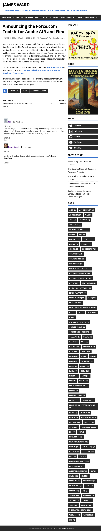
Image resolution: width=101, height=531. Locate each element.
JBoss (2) (73, 366)
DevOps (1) (73, 283)
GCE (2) (72, 312)
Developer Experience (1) (80, 278)
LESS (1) (72, 381)
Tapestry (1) (88, 495)
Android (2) (85, 220)
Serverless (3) (89, 481)
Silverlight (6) (75, 486)
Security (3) (74, 481)
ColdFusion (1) (75, 254)
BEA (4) (82, 234)
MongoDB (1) (88, 400)
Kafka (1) (73, 371)
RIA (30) (82, 456)
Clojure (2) (86, 244)
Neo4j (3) (73, 412)
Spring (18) (74, 491)
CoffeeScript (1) (89, 249)
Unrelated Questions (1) (80, 510)
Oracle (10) (89, 422)
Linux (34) (83, 381)
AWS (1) (72, 234)
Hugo (56, 528)
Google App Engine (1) (79, 322)
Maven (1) (73, 390)
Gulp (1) (84, 342)
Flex (50, 38)
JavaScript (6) (87, 361)
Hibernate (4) (89, 347)
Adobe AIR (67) (75, 215)
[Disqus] (34, 150)
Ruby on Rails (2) (76, 466)
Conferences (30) (76, 259)
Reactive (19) (88, 451)
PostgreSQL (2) (88, 447)
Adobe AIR (44, 38)
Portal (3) (73, 447)
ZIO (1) (72, 520)
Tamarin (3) (74, 495)
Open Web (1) (74, 422)
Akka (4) (72, 220)
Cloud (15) (73, 249)
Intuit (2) (73, 356)
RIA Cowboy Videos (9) (79, 461)
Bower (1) (73, 244)
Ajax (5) (88, 215)
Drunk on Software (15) (80, 288)
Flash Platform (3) (77, 293)
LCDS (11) (85, 376)
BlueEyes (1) (89, 239)
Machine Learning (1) (78, 385)
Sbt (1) (93, 471)
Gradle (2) (87, 337)
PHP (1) (81, 432)
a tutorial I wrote (55, 67)
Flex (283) (92, 298)
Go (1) (71, 317)
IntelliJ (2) (85, 351)
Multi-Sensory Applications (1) (82, 406)
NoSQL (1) (73, 417)
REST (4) (72, 456)
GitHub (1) (92, 312)
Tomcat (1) (87, 500)
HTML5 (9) (73, 351)
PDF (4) (72, 432)
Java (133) (73, 361)
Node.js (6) (85, 412)
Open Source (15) (88, 417)
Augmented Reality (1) (79, 229)
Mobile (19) (74, 400)
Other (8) (73, 427)
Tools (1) (73, 505)
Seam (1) (84, 476)
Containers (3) (75, 264)
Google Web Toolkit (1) (79, 332)
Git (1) (81, 312)
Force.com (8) (75, 303)
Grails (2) (73, 342)
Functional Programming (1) (82, 307)
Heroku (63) (74, 347)
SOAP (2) (89, 486)
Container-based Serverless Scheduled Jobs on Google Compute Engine (79, 194)
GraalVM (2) (74, 337)
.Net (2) (72, 210)
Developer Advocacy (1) (79, 273)
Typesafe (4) (86, 505)
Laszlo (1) (73, 376)
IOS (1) (83, 356)
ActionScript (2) (86, 210)
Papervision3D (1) (88, 427)
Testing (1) (74, 500)
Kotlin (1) (85, 371)
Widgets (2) (88, 515)
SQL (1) (85, 491)
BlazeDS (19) (74, 239)
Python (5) (74, 451)
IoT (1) (92, 356)
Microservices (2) (77, 395)
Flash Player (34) (76, 298)
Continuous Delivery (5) (80, 268)
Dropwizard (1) (88, 283)
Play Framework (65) (78, 442)
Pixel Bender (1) (76, 437)
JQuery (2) (84, 366)
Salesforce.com (59, 38)
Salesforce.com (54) (78, 471)
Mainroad (65, 528)
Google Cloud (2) (77, 327)
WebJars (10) (74, 515)
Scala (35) (73, 476)
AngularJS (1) (75, 225)
